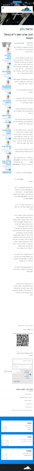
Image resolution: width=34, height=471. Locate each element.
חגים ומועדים (28, 407)
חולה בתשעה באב (6, 116)
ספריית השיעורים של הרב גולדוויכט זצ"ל (22, 410)
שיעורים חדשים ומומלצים (25, 397)
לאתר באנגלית (17, 2)
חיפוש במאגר (28, 394)
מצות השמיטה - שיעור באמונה (7, 56)
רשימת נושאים (28, 400)
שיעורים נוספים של (9, 44)
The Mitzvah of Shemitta (6, 87)
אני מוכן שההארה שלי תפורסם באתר (26, 374)
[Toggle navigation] (3, 8)
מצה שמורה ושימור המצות (6, 131)
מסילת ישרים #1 (6, 147)
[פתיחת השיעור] (7, 63)
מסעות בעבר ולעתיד (6, 72)
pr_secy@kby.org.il (24, 441)
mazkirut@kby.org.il (24, 439)
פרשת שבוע (29, 403)
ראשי (18, 22)
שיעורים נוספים (7, 172)
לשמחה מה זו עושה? (7, 101)
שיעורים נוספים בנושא (4, 44)
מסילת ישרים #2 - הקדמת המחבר (6, 162)
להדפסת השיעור (18, 43)
